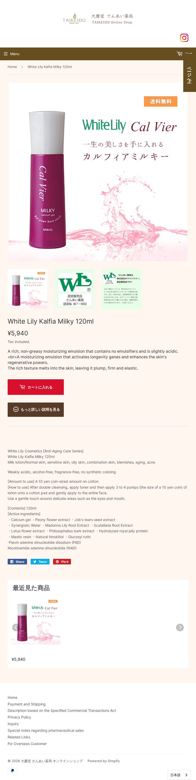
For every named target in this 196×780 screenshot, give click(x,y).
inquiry (13, 724)
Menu (14, 54)
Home (12, 67)
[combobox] (179, 775)
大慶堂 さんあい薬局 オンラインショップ (52, 761)
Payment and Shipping (27, 704)
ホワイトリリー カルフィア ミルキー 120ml (35, 653)
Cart (188, 54)
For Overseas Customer (27, 743)
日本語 (175, 775)
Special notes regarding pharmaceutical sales (46, 730)
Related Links (19, 737)
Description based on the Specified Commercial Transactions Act (62, 710)
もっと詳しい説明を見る (40, 409)
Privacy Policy (19, 717)
